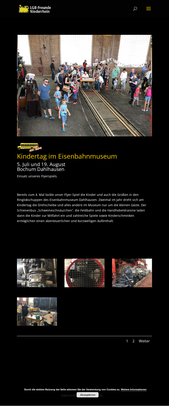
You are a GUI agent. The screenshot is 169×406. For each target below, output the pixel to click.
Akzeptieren (87, 395)
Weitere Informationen (134, 389)
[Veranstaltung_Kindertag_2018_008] (37, 287)
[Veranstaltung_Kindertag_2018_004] (37, 326)
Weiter (144, 341)
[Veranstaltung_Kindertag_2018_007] (84, 287)
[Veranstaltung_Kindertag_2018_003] (132, 287)
